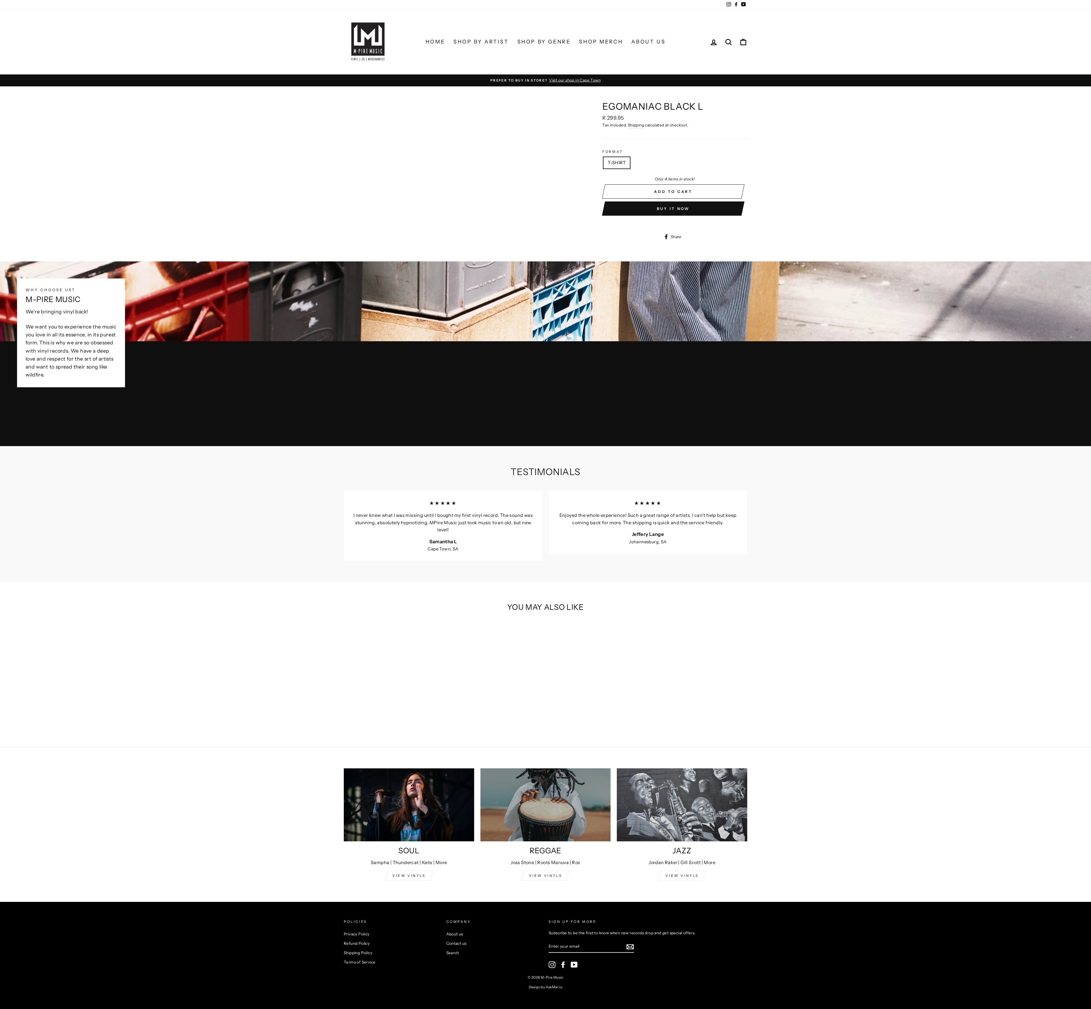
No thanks (545, 583)
